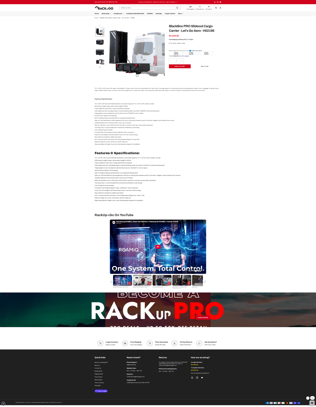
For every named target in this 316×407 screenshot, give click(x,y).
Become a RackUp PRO (101, 362)
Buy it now (204, 66)
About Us (97, 365)
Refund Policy (98, 380)
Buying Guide (98, 371)
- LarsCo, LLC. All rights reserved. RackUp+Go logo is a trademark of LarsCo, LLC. (43, 402)
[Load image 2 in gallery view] (100, 42)
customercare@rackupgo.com (136, 376)
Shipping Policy (99, 374)
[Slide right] (100, 67)
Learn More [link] (198, 50)
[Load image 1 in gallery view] (100, 32)
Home (96, 18)
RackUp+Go (22, 402)
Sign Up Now (203, 318)
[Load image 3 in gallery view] (100, 52)
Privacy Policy (98, 377)
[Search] (177, 8)
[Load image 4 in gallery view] (100, 62)
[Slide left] (100, 25)
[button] (215, 8)
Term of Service (99, 383)
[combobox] (149, 8)
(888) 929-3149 (131, 365)
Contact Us (98, 368)
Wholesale (98, 385)
